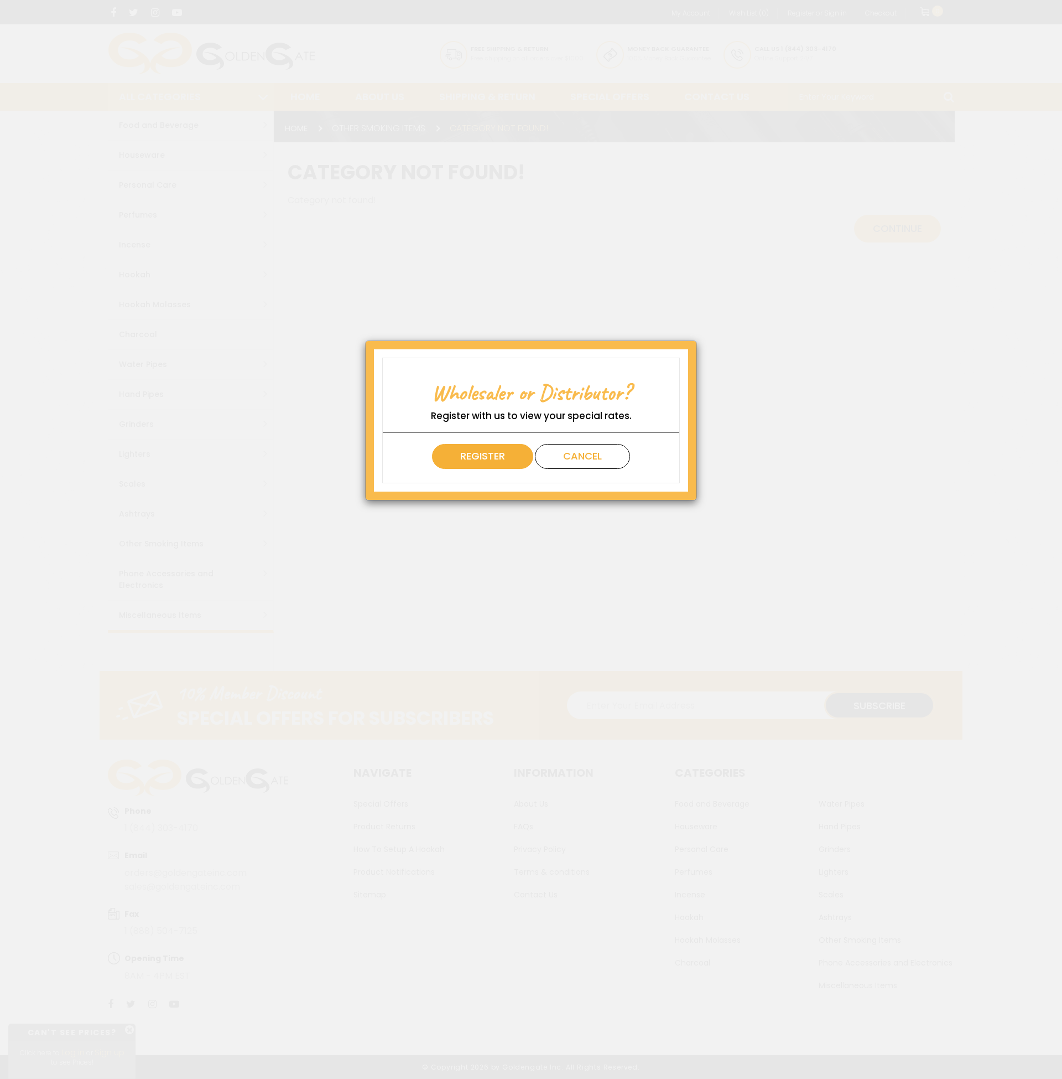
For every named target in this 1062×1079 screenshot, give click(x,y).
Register (482, 456)
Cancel (582, 456)
